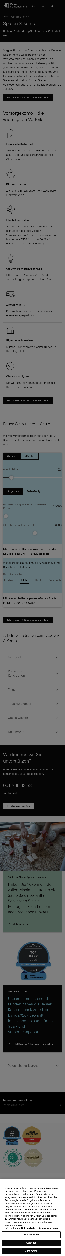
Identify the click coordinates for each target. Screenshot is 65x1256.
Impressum (53, 1228)
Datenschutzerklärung (33, 1228)
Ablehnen (31, 1242)
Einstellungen (31, 1234)
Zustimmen (31, 1250)
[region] (32, 1217)
